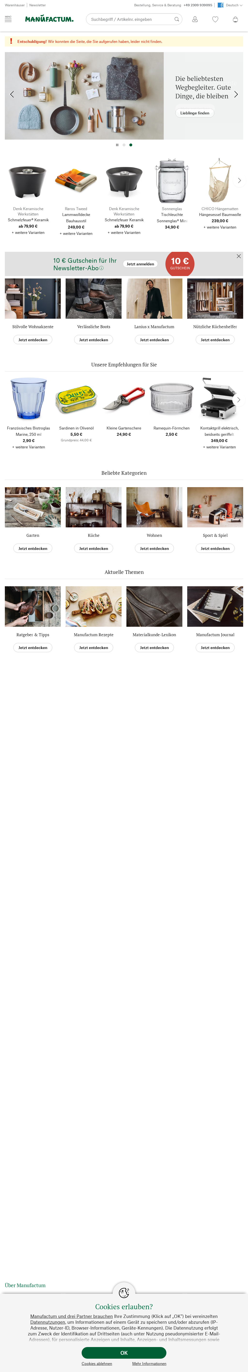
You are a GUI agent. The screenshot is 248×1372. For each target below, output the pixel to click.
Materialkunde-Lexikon (154, 634)
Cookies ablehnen (97, 1363)
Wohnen (154, 535)
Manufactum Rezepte (94, 634)
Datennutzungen (47, 1322)
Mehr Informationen (149, 1363)
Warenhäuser (15, 5)
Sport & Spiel (215, 535)
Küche (94, 535)
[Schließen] (239, 256)
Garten (32, 535)
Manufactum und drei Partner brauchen (71, 1316)
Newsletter (37, 5)
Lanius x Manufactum (154, 326)
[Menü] (8, 18)
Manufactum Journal (215, 634)
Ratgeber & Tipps (32, 634)
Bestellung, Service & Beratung (173, 5)
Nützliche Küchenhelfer (215, 326)
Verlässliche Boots (93, 326)
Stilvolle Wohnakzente (33, 326)
